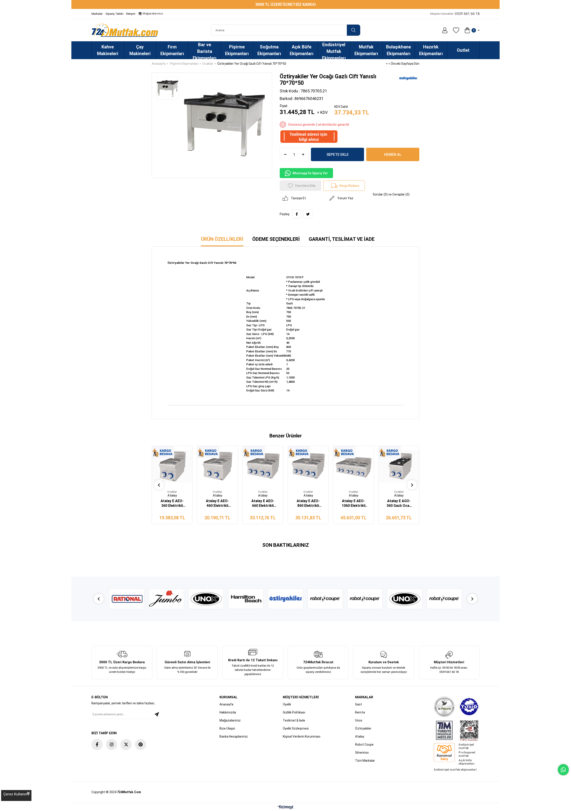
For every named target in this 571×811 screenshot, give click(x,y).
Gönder (157, 714)
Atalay (359, 736)
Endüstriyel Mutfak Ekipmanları (334, 50)
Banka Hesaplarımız (233, 736)
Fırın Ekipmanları (172, 50)
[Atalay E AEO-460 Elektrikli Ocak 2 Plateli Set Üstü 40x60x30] (217, 466)
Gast (358, 704)
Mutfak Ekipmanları (366, 50)
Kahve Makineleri (107, 50)
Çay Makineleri (140, 50)
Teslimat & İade (294, 720)
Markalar (97, 13)
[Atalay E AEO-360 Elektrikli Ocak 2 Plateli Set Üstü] (172, 466)
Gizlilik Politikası (294, 712)
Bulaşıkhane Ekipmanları (398, 50)
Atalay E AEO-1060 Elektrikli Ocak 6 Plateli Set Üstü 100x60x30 (353, 503)
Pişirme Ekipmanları (237, 50)
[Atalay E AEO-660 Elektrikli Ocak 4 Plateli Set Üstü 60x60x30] (263, 466)
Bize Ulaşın (227, 728)
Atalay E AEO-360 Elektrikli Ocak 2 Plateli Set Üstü (172, 503)
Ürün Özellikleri (222, 239)
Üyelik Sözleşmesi (296, 728)
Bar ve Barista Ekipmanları (204, 50)
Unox (358, 720)
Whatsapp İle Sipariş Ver (310, 173)
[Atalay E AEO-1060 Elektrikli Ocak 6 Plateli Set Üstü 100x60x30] (353, 466)
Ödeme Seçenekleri (276, 239)
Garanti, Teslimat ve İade (341, 239)
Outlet (463, 50)
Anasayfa (226, 704)
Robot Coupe (364, 744)
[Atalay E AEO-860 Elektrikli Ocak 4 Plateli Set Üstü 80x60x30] (308, 466)
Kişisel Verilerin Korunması (301, 736)
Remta (360, 712)
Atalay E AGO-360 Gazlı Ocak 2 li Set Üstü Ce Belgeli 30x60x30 (399, 503)
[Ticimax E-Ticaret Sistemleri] (286, 807)
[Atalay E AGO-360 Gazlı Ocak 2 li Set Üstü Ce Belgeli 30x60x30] (399, 466)
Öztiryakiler (363, 728)
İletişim (130, 13)
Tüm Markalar (365, 760)
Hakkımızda (227, 712)
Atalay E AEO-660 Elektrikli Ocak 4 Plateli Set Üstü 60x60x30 (262, 503)
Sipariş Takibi (114, 13)
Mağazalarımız (152, 13)
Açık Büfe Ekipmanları (301, 50)
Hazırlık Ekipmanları (431, 50)
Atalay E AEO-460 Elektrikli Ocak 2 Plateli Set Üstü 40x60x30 (217, 503)
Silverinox (362, 752)
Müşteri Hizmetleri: (455, 13)
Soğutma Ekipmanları (269, 50)
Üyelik (287, 704)
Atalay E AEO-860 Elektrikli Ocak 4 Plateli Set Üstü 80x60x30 (308, 503)
